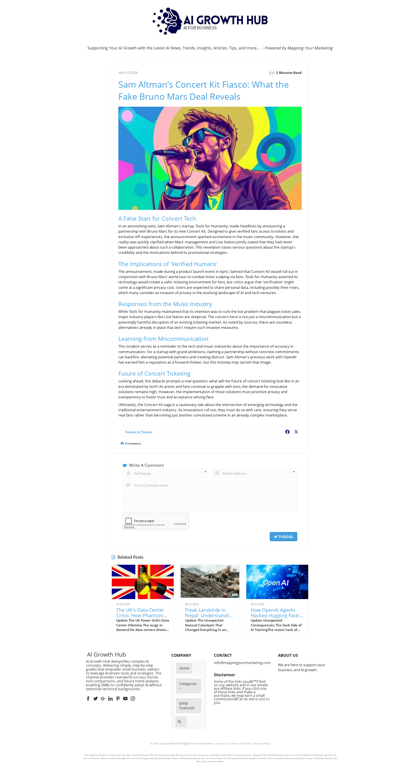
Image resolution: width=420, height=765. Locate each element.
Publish (285, 536)
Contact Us (222, 743)
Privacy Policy (262, 743)
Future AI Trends (138, 432)
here (220, 761)
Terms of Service (241, 743)
